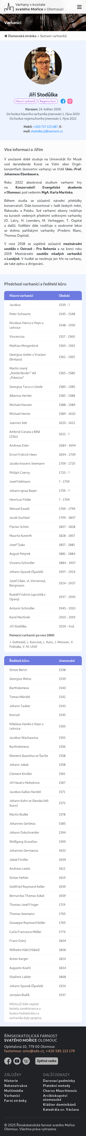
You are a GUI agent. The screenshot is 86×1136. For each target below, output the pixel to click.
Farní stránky (15, 1100)
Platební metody (56, 1085)
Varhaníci (12, 1095)
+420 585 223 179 (60, 1051)
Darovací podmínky (59, 1080)
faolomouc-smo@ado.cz (24, 1051)
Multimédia (13, 1090)
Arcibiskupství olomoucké (55, 1097)
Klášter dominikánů (59, 1104)
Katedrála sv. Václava (61, 1109)
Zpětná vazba (46, 1061)
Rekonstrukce (15, 1085)
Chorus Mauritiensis (60, 1090)
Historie (11, 1080)
